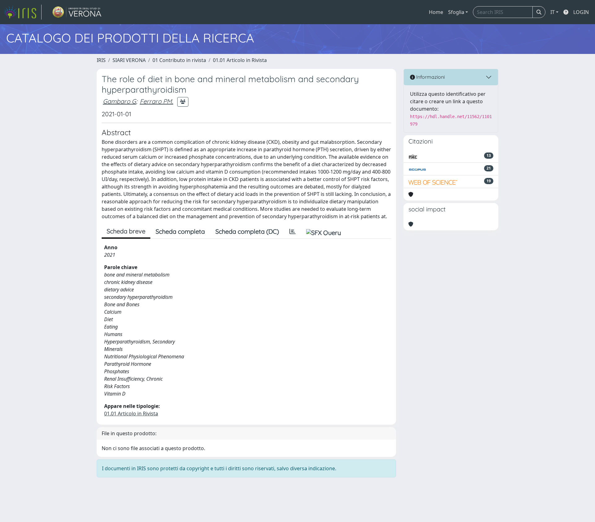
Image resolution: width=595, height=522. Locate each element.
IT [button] (552, 12)
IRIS (101, 60)
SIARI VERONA (129, 60)
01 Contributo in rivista (179, 60)
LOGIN (581, 12)
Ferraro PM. (156, 101)
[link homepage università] (77, 12)
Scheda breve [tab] (126, 231)
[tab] (292, 231)
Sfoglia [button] (456, 12)
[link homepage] (23, 12)
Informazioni (430, 77)
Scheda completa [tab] (180, 231)
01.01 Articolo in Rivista (240, 60)
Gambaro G (119, 101)
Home (436, 12)
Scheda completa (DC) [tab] (247, 231)
